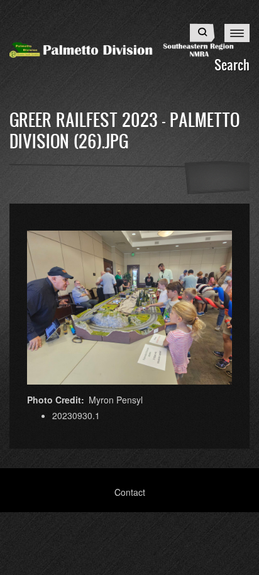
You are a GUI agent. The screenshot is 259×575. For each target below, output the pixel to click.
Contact (129, 492)
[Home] (129, 48)
